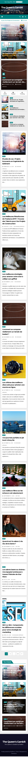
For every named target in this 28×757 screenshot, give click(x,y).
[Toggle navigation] (25, 17)
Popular (13, 94)
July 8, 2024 (7, 579)
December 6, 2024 (9, 281)
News (4, 28)
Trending (22, 94)
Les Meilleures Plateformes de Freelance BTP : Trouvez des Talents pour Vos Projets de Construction (13, 54)
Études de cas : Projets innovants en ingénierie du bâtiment (13, 33)
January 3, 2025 (8, 55)
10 (18, 654)
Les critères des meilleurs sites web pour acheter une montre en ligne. (16, 82)
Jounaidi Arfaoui (19, 55)
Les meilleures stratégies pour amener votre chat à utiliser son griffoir (17, 117)
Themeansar (14, 753)
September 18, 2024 (9, 546)
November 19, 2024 (9, 337)
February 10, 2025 (9, 35)
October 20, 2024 (11, 84)
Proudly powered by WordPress (8, 751)
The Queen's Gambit (12, 7)
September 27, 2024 (9, 495)
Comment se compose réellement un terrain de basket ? (17, 126)
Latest (5, 93)
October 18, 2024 (8, 443)
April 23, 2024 (7, 635)
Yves (18, 495)
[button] (20, 16)
